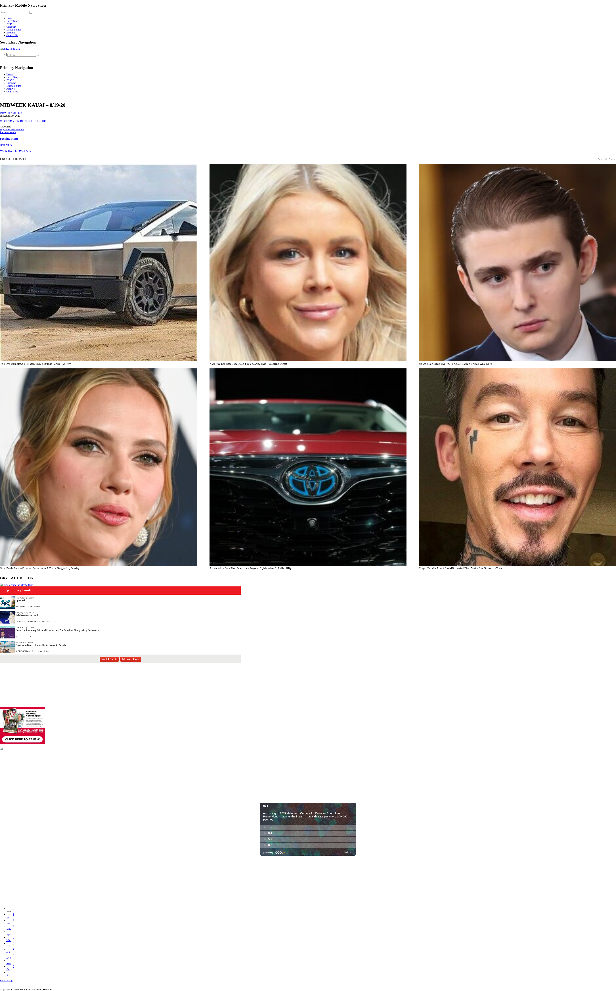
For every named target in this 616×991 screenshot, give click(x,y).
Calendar (11, 26)
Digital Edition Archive (12, 129)
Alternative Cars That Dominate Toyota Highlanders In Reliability (251, 568)
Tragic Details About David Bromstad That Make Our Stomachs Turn (460, 568)
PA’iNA (10, 23)
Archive (10, 32)
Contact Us (12, 35)
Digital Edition (13, 29)
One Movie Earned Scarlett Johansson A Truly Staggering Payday (40, 568)
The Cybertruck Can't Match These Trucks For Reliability (35, 363)
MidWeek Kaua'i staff (11, 112)
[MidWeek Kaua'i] (10, 49)
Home (9, 18)
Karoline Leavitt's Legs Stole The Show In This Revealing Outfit (248, 363)
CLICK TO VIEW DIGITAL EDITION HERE (24, 121)
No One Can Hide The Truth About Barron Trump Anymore (455, 363)
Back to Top (6, 980)
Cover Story (12, 21)
